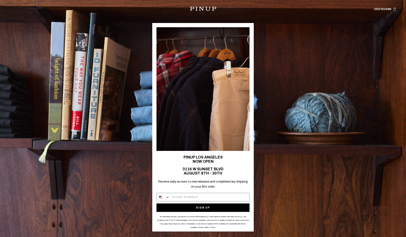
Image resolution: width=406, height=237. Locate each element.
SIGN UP (203, 207)
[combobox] (163, 197)
